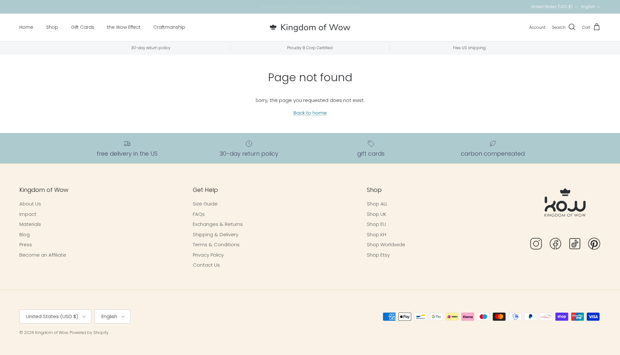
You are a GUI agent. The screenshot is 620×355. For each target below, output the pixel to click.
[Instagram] (536, 244)
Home (26, 27)
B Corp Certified (344, 9)
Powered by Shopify (89, 332)
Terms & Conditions (216, 244)
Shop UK (376, 214)
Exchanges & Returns (218, 224)
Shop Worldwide (386, 244)
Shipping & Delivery (215, 234)
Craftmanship (169, 27)
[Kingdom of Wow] (310, 27)
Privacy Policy (208, 254)
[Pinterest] (594, 244)
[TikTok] (574, 244)
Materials (30, 224)
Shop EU (376, 224)
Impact (27, 214)
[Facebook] (555, 244)
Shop (52, 27)
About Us (30, 203)
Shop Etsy (378, 254)
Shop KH (376, 234)
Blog (24, 234)
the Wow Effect (123, 27)
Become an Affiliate (42, 254)
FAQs (199, 214)
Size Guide (205, 203)
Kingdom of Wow (51, 332)
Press (25, 244)
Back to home (310, 112)
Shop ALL (377, 203)
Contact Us (206, 264)
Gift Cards (82, 27)
